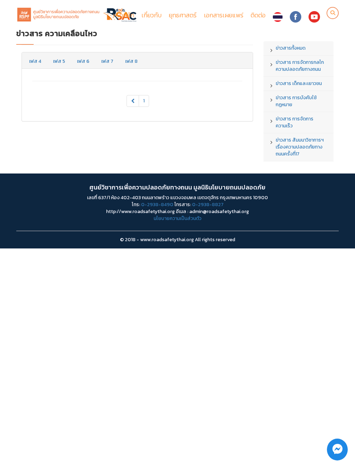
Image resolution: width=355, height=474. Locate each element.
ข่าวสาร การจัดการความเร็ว (294, 122)
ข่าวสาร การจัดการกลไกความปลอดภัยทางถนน (300, 66)
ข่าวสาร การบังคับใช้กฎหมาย (296, 101)
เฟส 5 (59, 61)
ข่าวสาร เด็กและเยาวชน (299, 83)
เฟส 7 (107, 61)
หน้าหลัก (123, 15)
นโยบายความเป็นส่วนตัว (177, 218)
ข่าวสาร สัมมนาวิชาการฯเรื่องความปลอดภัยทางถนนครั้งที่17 (300, 147)
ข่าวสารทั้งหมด (290, 48)
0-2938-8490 (157, 204)
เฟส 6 (83, 61)
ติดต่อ (258, 15)
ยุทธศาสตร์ (183, 15)
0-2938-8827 (208, 204)
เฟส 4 (35, 61)
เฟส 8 (131, 61)
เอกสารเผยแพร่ (223, 15)
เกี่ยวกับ (151, 15)
